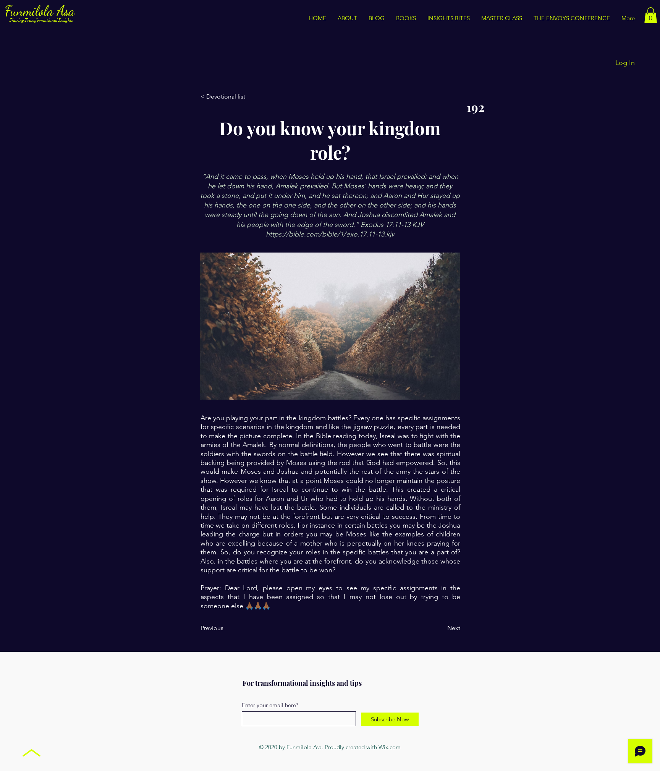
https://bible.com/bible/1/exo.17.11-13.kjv (330, 234)
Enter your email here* (270, 705)
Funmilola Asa (41, 11)
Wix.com (390, 747)
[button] (449, 18)
